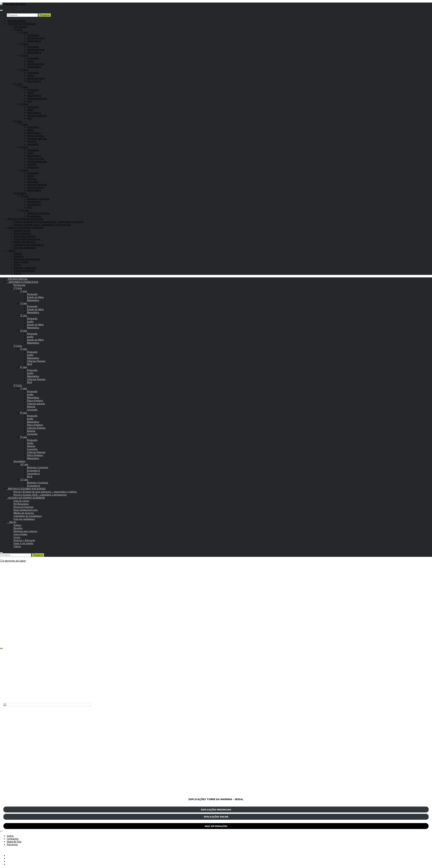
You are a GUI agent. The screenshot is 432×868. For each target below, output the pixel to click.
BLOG (11, 250)
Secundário (20, 193)
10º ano (24, 196)
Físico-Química (35, 135)
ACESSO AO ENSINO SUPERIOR (25, 227)
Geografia (32, 144)
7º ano (24, 124)
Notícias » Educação (25, 267)
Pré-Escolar (20, 26)
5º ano (24, 86)
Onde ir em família (24, 270)
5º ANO (8, 619)
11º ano (24, 210)
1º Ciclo (18, 29)
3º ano (24, 55)
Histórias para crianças (27, 259)
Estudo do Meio (36, 38)
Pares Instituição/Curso (27, 239)
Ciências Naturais (37, 98)
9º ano (24, 170)
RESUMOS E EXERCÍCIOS (21, 23)
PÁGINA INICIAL (16, 20)
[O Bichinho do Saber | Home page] (13, 4)
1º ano (24, 32)
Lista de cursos (22, 230)
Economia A (34, 201)
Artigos (18, 253)
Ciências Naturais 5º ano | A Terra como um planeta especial (58, 631)
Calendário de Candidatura (29, 244)
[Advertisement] (104, 675)
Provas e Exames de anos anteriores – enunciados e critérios (49, 221)
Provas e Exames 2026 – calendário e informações (42, 224)
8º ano (24, 147)
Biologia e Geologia (38, 198)
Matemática (34, 41)
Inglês (30, 61)
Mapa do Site (14, 841)
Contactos (13, 838)
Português (33, 35)
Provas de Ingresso (24, 236)
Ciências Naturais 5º (25, 619)
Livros (17, 264)
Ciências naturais (37, 138)
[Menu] (1, 10)
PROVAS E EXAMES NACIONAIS (25, 218)
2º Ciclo (18, 84)
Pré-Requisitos (22, 233)
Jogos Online (21, 262)
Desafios (19, 256)
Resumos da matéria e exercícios (58, 619)
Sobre (10, 835)
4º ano (24, 69)
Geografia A (34, 204)
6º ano (24, 104)
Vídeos (17, 273)
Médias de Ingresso (24, 241)
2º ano (24, 43)
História (31, 141)
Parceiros (12, 844)
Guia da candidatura (25, 247)
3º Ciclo (18, 121)
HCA (29, 207)
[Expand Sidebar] (1, 648)
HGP (29, 101)
